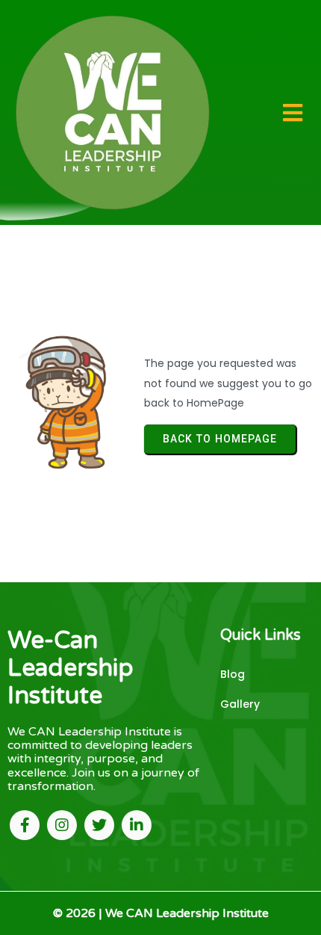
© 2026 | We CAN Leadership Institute (161, 913)
